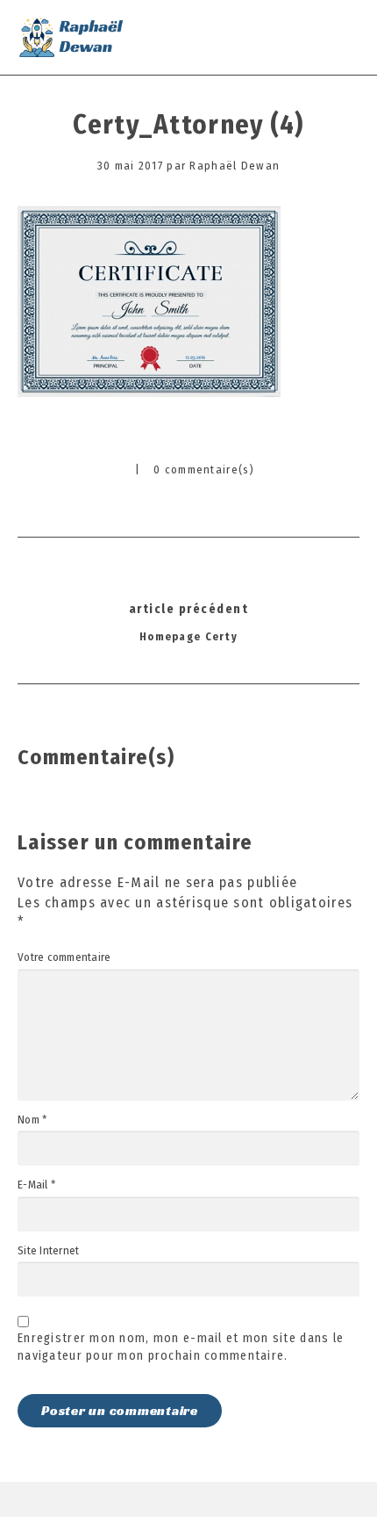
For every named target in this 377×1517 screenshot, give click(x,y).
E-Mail (36, 1185)
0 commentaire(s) (203, 469)
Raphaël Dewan (234, 165)
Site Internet (48, 1251)
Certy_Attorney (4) (188, 125)
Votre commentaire (64, 957)
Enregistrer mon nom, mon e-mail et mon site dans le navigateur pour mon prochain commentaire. (181, 1347)
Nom (32, 1120)
